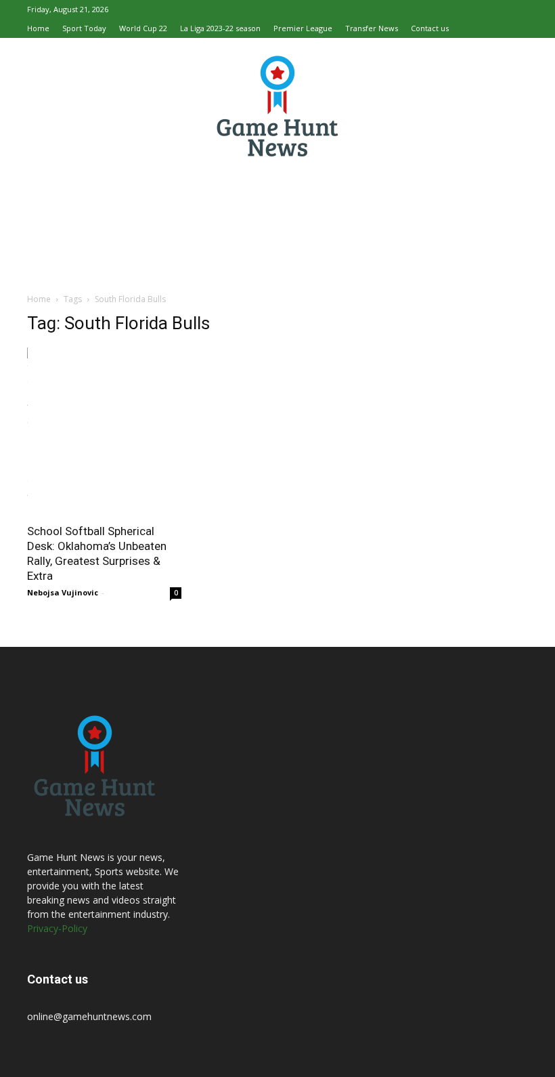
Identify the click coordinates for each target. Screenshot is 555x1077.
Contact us (430, 28)
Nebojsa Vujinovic (62, 592)
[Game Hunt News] (277, 105)
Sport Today (84, 28)
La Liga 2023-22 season (220, 28)
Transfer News (371, 28)
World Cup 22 (143, 28)
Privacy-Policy (57, 928)
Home (38, 28)
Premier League (302, 28)
